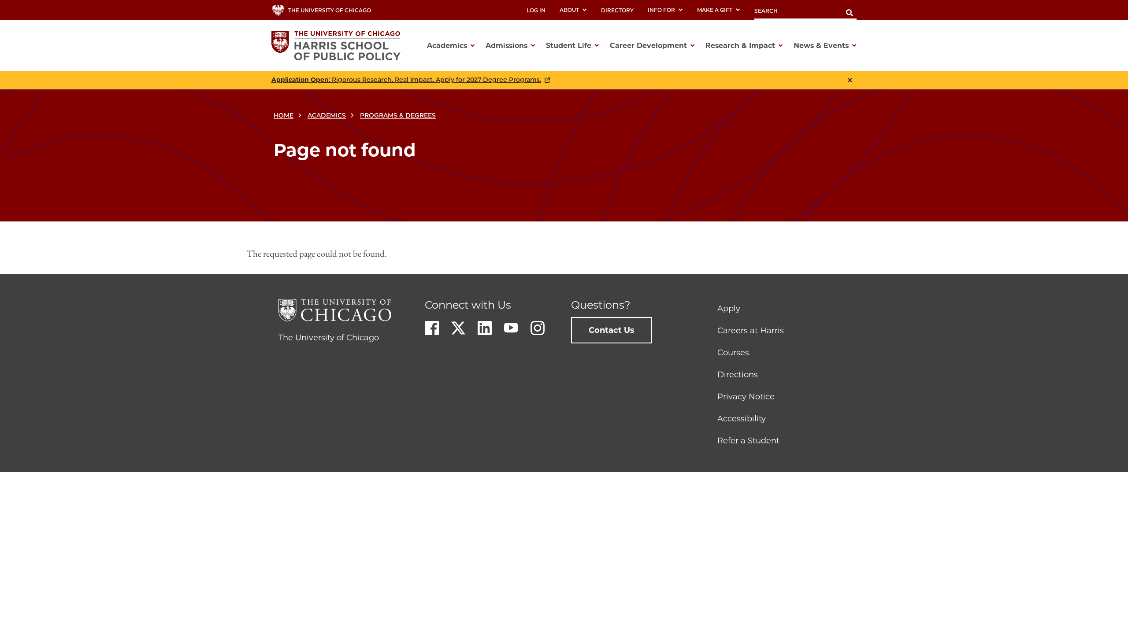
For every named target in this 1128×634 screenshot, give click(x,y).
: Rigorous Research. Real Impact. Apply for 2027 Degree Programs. (406, 80)
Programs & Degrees (398, 115)
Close (850, 80)
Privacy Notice (746, 397)
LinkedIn (485, 328)
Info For (661, 10)
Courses (733, 353)
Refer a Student (748, 441)
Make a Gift (714, 10)
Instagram (538, 328)
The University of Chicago (328, 338)
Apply (728, 308)
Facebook (432, 328)
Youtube (511, 328)
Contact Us (611, 330)
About (569, 10)
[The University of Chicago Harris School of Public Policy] (338, 45)
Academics (327, 115)
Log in (536, 10)
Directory (617, 10)
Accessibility (741, 419)
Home (283, 115)
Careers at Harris (750, 330)
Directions (737, 375)
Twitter (458, 328)
